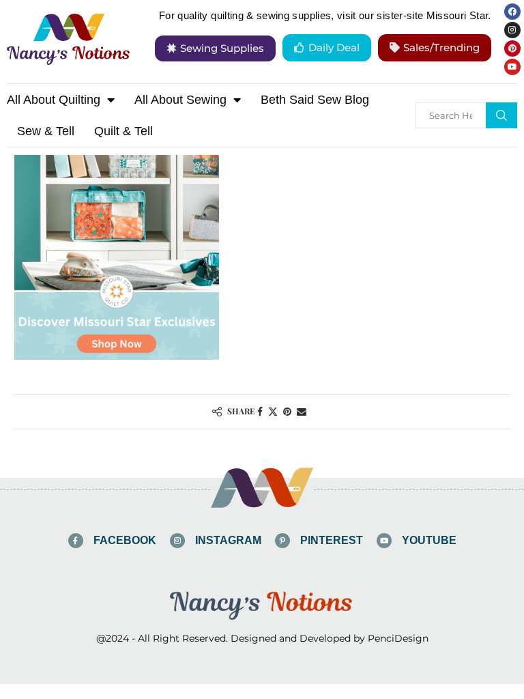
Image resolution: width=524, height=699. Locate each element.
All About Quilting (53, 99)
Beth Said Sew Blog (315, 99)
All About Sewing (180, 99)
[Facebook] (512, 11)
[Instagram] (512, 30)
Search (501, 115)
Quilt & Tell (123, 131)
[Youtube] (512, 67)
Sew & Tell (45, 131)
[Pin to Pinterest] (287, 411)
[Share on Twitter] (273, 411)
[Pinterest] (512, 48)
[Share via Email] (301, 411)
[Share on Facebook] (260, 411)
